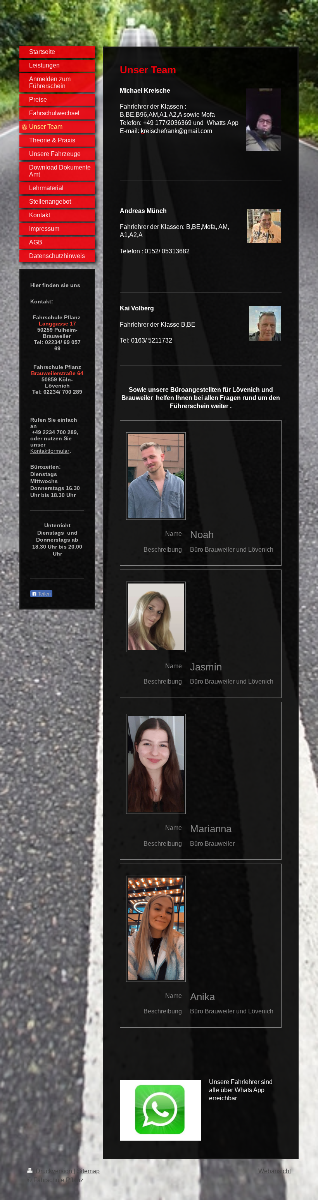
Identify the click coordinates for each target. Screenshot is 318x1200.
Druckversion (54, 1171)
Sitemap (88, 1171)
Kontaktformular (49, 451)
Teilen (44, 594)
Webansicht (274, 1171)
